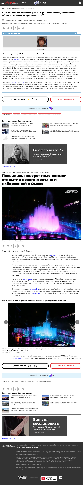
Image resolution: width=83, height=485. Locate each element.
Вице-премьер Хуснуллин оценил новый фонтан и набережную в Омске (24, 396)
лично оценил (18, 358)
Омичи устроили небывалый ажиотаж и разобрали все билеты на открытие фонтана (25, 403)
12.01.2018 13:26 (6, 8)
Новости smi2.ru (8, 166)
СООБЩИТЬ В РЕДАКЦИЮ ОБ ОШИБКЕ (27, 447)
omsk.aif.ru (34, 289)
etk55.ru (22, 82)
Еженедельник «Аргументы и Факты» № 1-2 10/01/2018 (50, 23)
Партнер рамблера (33, 477)
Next (77, 322)
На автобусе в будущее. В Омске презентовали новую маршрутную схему (23, 130)
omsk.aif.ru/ (19, 241)
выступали (27, 279)
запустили (54, 255)
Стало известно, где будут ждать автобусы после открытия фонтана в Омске (63, 403)
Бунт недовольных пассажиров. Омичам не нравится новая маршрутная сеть (64, 124)
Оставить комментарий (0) (65, 99)
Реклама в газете (35, 445)
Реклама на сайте (21, 445)
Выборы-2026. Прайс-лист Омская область (56, 445)
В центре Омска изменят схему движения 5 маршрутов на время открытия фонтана (24, 409)
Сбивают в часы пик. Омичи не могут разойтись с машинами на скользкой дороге (64, 130)
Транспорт (13, 23)
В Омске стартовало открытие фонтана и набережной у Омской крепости (63, 396)
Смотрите (37, 293)
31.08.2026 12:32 (6, 172)
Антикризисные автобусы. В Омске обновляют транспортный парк (22, 124)
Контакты (75, 445)
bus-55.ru (16, 60)
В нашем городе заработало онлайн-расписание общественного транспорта (23, 137)
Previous (6, 322)
